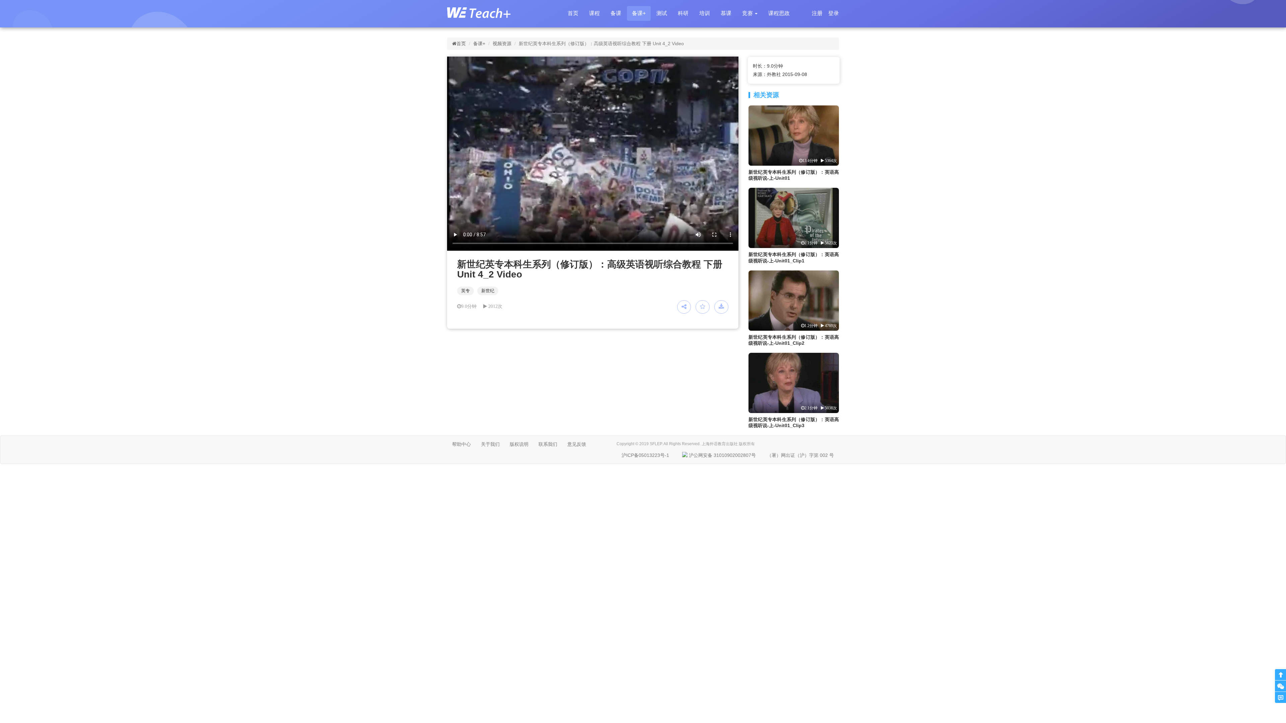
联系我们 (548, 444)
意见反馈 (576, 444)
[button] (750, 13)
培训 (704, 13)
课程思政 (779, 13)
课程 (594, 13)
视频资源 (502, 43)
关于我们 (490, 444)
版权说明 (519, 444)
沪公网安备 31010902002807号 (722, 455)
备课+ (639, 13)
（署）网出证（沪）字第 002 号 (800, 455)
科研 (683, 13)
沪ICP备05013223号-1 (645, 455)
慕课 (726, 13)
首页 (573, 13)
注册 (817, 13)
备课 (616, 13)
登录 (833, 13)
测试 (661, 13)
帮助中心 (461, 444)
